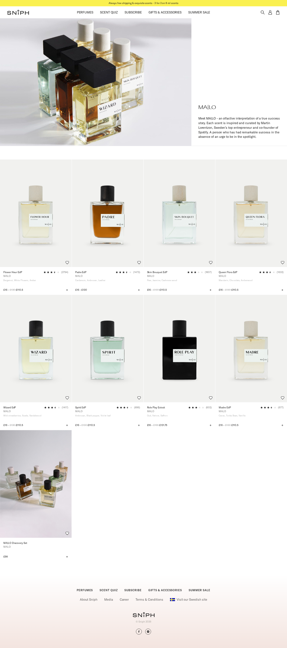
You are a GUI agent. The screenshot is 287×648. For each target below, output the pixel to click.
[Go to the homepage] (18, 12)
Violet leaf (106, 415)
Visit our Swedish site (192, 600)
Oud (149, 415)
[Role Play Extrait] (179, 348)
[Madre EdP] (251, 348)
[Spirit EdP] (108, 348)
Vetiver (155, 415)
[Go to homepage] (143, 615)
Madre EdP (225, 407)
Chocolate (234, 280)
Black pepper (93, 415)
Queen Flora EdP (228, 272)
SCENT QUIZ (109, 12)
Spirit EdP (80, 407)
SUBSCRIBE (133, 12)
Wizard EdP (9, 407)
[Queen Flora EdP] (251, 213)
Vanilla (242, 415)
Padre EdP (80, 272)
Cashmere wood (169, 280)
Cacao (222, 415)
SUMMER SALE (199, 12)
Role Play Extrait (156, 407)
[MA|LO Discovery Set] (36, 484)
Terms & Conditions (149, 600)
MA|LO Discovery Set (15, 542)
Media (108, 600)
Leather (102, 280)
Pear (149, 280)
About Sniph (88, 600)
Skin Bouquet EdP (157, 272)
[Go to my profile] (270, 12)
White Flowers (21, 280)
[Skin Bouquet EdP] (179, 213)
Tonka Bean (231, 415)
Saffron (164, 415)
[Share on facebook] (139, 632)
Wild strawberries (12, 415)
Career (124, 600)
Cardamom (80, 280)
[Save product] (67, 262)
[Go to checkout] (278, 12)
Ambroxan (92, 280)
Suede (25, 415)
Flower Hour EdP (12, 272)
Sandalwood (35, 415)
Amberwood (247, 280)
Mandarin (223, 280)
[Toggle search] (262, 12)
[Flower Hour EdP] (36, 213)
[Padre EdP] (108, 213)
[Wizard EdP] (36, 348)
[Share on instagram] (148, 632)
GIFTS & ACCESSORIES (165, 12)
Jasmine (156, 280)
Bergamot (8, 280)
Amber (33, 280)
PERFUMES (85, 12)
